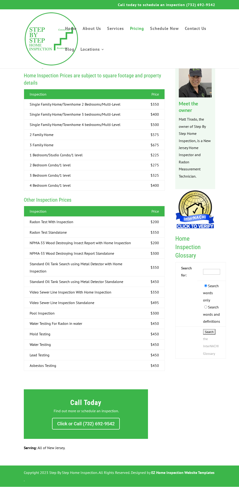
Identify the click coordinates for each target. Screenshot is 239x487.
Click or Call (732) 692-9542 (86, 423)
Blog (69, 50)
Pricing (137, 29)
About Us (92, 29)
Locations (90, 50)
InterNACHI (211, 346)
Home (71, 29)
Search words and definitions (211, 314)
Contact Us (195, 29)
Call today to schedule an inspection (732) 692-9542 (166, 5)
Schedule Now (164, 29)
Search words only (211, 292)
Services (115, 29)
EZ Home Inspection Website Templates (182, 472)
